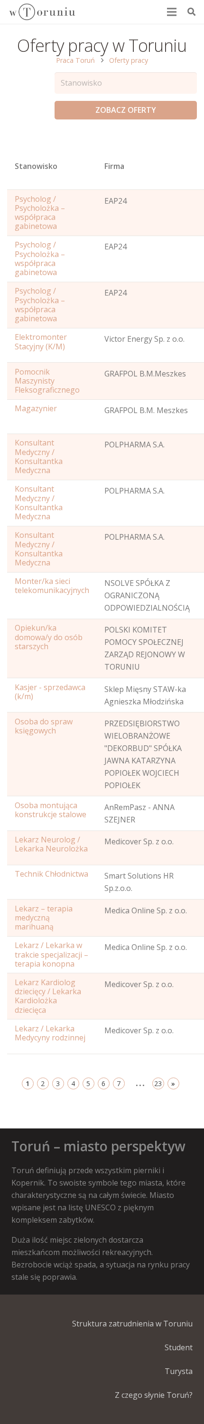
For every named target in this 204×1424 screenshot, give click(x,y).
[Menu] (172, 12)
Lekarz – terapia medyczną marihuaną (44, 917)
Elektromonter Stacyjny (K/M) (41, 341)
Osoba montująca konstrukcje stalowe (50, 810)
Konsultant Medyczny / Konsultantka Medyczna (39, 456)
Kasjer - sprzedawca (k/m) (50, 692)
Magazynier (36, 408)
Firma (114, 166)
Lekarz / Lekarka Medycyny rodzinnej (50, 1033)
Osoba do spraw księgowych (44, 726)
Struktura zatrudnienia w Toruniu (132, 1323)
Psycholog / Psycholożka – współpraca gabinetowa (40, 213)
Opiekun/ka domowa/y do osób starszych (49, 637)
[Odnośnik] (42, 11)
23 (158, 1083)
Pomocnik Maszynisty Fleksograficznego (47, 380)
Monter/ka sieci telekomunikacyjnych (52, 585)
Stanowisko (36, 166)
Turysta (179, 1371)
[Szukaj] (191, 12)
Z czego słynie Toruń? (154, 1395)
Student (179, 1347)
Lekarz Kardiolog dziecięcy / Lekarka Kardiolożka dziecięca (48, 996)
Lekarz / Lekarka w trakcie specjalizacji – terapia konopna (51, 954)
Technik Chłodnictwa (51, 874)
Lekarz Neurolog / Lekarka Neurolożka (51, 844)
